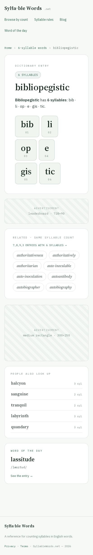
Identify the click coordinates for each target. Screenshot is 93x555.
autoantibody (62, 276)
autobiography (61, 287)
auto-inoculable (59, 265)
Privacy (10, 546)
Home (8, 48)
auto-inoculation (29, 276)
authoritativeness (30, 255)
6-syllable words (32, 48)
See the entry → (22, 476)
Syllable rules (43, 20)
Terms (24, 546)
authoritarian (27, 265)
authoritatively (64, 255)
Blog (63, 20)
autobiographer (28, 287)
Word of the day (16, 31)
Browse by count (16, 20)
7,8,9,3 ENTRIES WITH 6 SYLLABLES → (40, 245)
